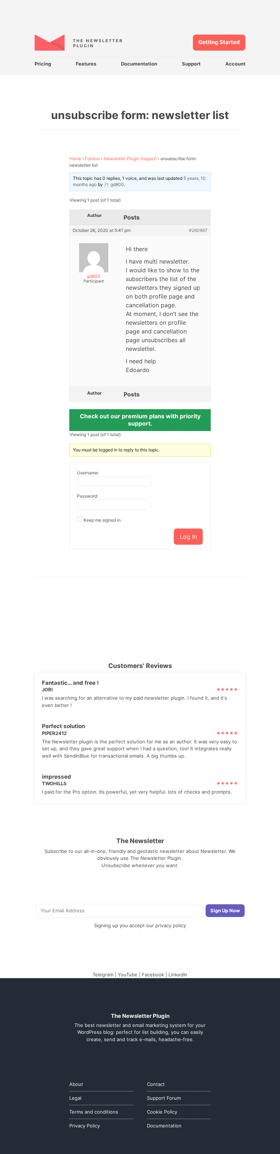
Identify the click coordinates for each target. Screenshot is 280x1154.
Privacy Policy (84, 1126)
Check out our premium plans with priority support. (140, 419)
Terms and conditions (93, 1112)
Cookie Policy (162, 1112)
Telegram (103, 974)
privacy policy (170, 925)
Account (235, 64)
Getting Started (219, 42)
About (76, 1084)
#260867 (198, 230)
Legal (75, 1098)
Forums (92, 158)
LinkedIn (177, 974)
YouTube (127, 974)
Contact (156, 1084)
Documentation (139, 64)
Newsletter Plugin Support (130, 158)
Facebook (153, 974)
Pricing (43, 64)
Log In (188, 536)
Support (191, 64)
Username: (88, 472)
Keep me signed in (102, 520)
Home (75, 158)
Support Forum (164, 1098)
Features (86, 64)
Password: (87, 496)
